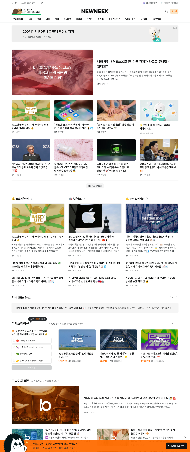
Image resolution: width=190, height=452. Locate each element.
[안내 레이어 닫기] (185, 437)
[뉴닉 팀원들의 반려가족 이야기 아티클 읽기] (26, 11)
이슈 (99, 19)
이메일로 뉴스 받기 (176, 445)
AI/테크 (67, 19)
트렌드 (90, 19)
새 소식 (41, 3)
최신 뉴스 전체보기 (95, 186)
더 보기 (172, 297)
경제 (39, 19)
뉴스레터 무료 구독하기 (28, 3)
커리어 (79, 19)
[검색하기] (166, 11)
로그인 (174, 11)
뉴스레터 (144, 19)
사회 (57, 19)
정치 (30, 19)
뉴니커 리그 (130, 19)
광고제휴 (157, 19)
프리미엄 (17, 19)
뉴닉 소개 (14, 3)
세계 (48, 19)
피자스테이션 (114, 19)
